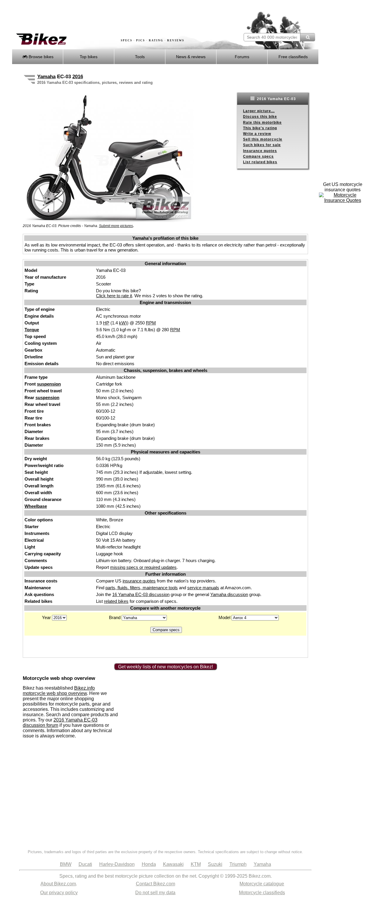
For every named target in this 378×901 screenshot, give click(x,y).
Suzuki (215, 864)
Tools (140, 56)
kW (122, 322)
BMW (65, 864)
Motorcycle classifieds (262, 892)
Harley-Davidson (117, 864)
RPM (151, 322)
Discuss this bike (260, 117)
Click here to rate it (114, 295)
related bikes (116, 601)
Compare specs (258, 156)
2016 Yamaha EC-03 (276, 99)
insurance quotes (139, 580)
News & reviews (191, 56)
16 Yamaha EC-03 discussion (141, 594)
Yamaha (46, 76)
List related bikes (260, 162)
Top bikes (88, 56)
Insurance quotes (260, 151)
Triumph (238, 864)
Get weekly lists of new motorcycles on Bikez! (165, 666)
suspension (49, 383)
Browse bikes (40, 56)
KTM (196, 864)
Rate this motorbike (262, 122)
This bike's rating (260, 128)
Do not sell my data (155, 892)
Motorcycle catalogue (261, 883)
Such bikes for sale (262, 145)
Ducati (85, 864)
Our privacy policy (59, 892)
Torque (32, 329)
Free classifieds (293, 56)
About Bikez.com (58, 883)
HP (106, 322)
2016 (77, 76)
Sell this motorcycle (262, 139)
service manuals (203, 587)
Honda (149, 864)
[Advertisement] (119, 17)
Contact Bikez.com (155, 883)
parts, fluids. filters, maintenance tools (141, 587)
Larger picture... (259, 111)
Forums (242, 56)
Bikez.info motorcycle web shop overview (59, 690)
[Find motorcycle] (307, 37)
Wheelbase (36, 506)
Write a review (257, 134)
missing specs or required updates (143, 567)
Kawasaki (173, 864)
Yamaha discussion (229, 594)
